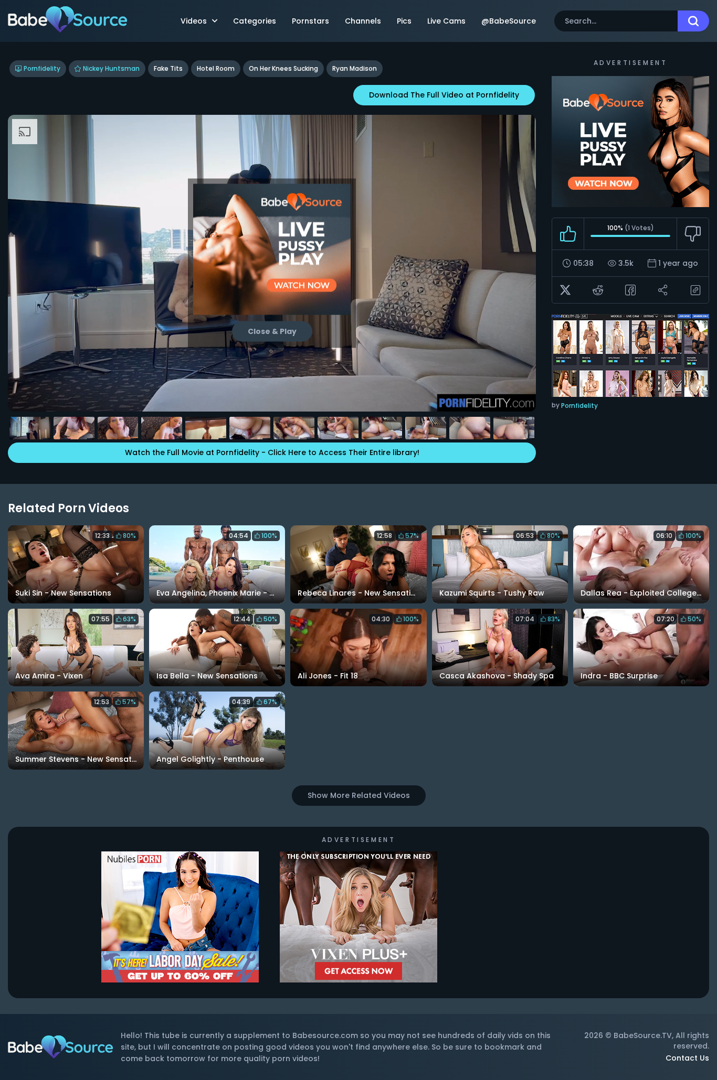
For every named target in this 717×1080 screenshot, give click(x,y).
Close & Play (272, 331)
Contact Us (687, 1058)
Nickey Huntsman (111, 68)
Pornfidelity (42, 68)
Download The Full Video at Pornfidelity (444, 95)
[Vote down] (693, 234)
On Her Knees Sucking (283, 68)
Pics (404, 21)
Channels (363, 21)
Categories (254, 21)
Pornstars (310, 21)
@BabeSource (508, 21)
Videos (194, 21)
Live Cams (446, 21)
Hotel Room (216, 68)
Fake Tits (168, 68)
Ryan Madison (354, 68)
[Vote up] (568, 234)
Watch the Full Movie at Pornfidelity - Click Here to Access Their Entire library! (272, 452)
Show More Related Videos (359, 795)
